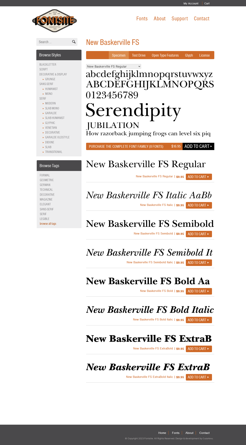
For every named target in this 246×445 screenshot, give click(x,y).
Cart (206, 3)
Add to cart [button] (196, 146)
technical (46, 190)
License (204, 55)
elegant (45, 204)
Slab (48, 147)
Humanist (51, 89)
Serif (42, 98)
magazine (46, 199)
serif (43, 214)
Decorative (52, 132)
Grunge (50, 79)
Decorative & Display (53, 74)
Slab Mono (52, 108)
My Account (191, 3)
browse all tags (48, 223)
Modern (50, 103)
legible (44, 219)
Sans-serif (46, 84)
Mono (48, 94)
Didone (49, 142)
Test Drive (138, 55)
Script (43, 69)
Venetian (51, 128)
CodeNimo (208, 438)
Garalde (51, 113)
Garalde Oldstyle (57, 137)
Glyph (189, 55)
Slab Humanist (54, 118)
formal (45, 175)
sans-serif (47, 209)
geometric (47, 180)
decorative (47, 194)
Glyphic (50, 123)
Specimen (118, 55)
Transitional (53, 152)
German (45, 185)
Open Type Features (165, 55)
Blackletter (47, 64)
